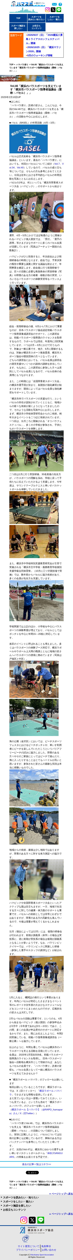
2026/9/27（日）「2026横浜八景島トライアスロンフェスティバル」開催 (44, 39)
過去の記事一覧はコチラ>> (36, 1164)
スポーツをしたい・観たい (18, 1201)
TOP (18, 18)
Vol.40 (20, 167)
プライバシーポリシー (28, 1249)
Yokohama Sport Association (42, 1255)
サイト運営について (28, 1246)
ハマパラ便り (22, 64)
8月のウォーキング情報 (39, 55)
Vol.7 (57, 163)
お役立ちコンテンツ (14, 1209)
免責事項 (46, 1246)
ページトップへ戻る (62, 1193)
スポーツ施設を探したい (17, 1205)
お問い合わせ (49, 1249)
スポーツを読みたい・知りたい (21, 1197)
